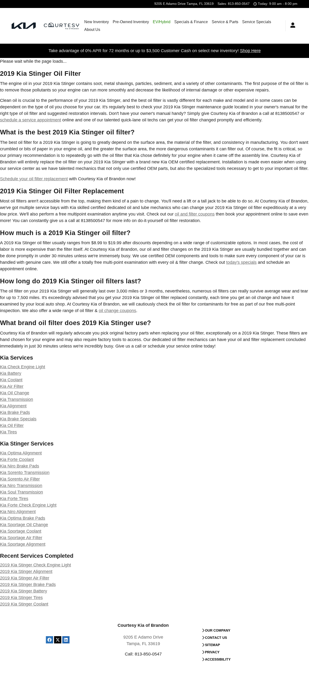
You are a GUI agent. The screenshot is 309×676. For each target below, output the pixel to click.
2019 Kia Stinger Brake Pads (28, 584)
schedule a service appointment (30, 120)
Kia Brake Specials (18, 419)
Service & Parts (225, 22)
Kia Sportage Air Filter (21, 537)
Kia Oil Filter (12, 425)
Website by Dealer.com (62, 631)
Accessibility (218, 659)
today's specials (241, 262)
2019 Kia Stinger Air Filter (24, 578)
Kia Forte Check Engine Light (28, 505)
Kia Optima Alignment (21, 453)
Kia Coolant (11, 379)
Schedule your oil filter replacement (34, 178)
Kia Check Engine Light (22, 366)
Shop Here (250, 50)
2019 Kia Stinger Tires (21, 597)
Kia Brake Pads (15, 412)
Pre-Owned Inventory (131, 22)
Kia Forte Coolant (17, 459)
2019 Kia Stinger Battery (23, 591)
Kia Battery (10, 373)
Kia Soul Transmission (21, 492)
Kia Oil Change (14, 392)
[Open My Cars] (291, 25)
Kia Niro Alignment (18, 511)
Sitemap (212, 645)
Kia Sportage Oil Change (24, 524)
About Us (92, 30)
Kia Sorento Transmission (24, 472)
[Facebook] (49, 639)
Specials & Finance (191, 22)
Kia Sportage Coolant (20, 531)
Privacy (212, 652)
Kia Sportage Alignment (22, 544)
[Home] (24, 25)
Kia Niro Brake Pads (19, 466)
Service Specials (256, 22)
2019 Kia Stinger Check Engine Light (35, 565)
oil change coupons (117, 310)
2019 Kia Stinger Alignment (26, 571)
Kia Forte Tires (14, 498)
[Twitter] (57, 639)
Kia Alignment (13, 406)
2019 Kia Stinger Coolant (24, 604)
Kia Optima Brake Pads (22, 518)
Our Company (217, 630)
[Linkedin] (66, 639)
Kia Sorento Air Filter (20, 479)
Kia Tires (8, 432)
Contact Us (216, 638)
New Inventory (96, 22)
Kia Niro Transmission (21, 485)
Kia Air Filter (11, 386)
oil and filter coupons (195, 214)
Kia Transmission (16, 399)
